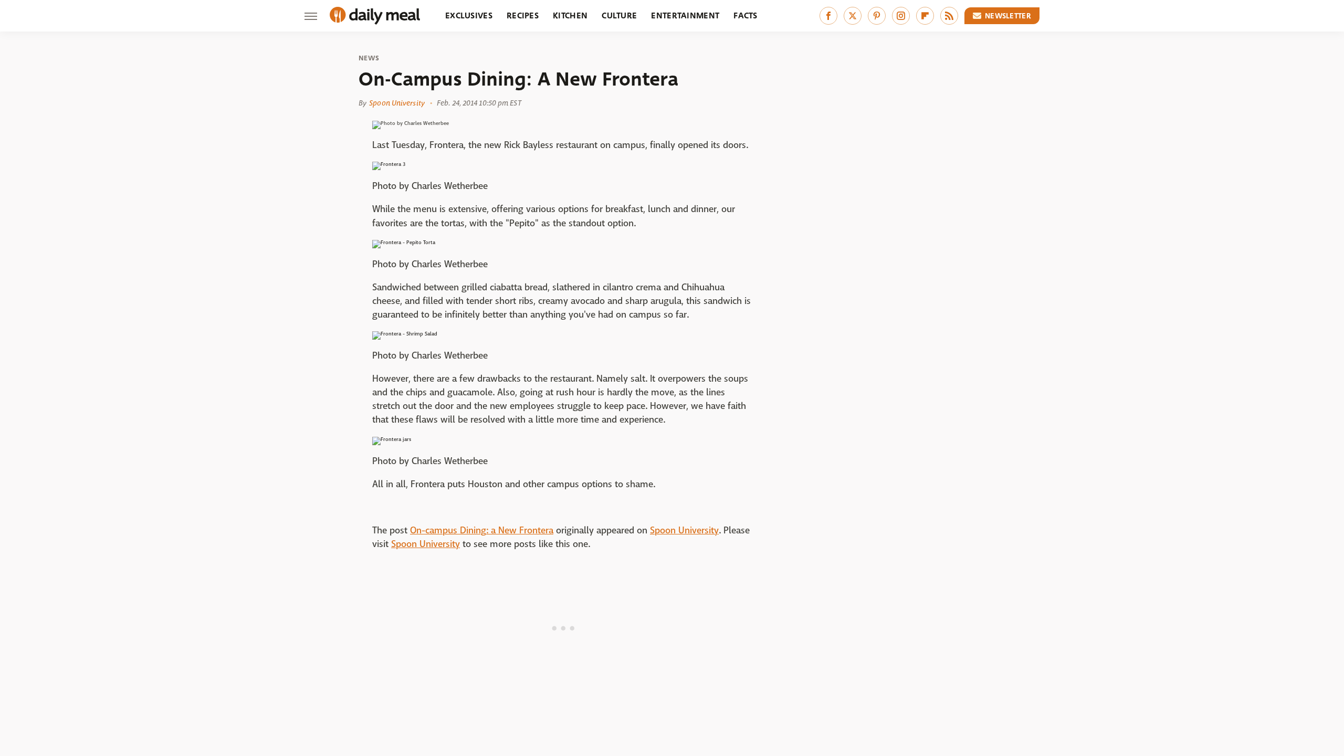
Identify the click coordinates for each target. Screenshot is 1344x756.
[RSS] (949, 16)
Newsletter (1008, 15)
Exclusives (468, 15)
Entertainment (685, 15)
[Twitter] (853, 16)
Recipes (523, 15)
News (369, 58)
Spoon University (397, 103)
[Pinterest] (877, 16)
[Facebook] (828, 16)
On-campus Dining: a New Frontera (481, 530)
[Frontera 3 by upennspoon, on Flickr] (388, 164)
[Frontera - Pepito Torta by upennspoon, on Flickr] (403, 242)
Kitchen (570, 15)
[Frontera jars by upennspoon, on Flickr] (391, 439)
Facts (745, 15)
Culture (619, 15)
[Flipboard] (925, 16)
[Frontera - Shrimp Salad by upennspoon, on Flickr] (404, 333)
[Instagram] (901, 16)
